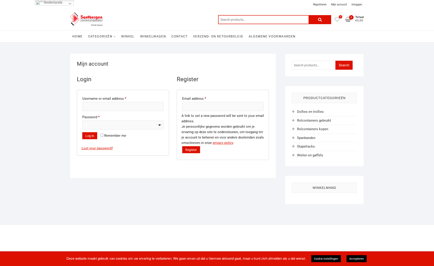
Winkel (127, 36)
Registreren (320, 4)
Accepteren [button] (356, 258)
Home (77, 36)
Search (320, 19)
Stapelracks (306, 146)
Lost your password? (97, 148)
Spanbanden (306, 138)
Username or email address (110, 98)
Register (191, 150)
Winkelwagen (153, 36)
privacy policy (223, 143)
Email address (200, 98)
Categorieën (100, 36)
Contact (179, 36)
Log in (89, 136)
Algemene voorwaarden (272, 36)
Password (97, 117)
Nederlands (52, 2)
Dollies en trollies (310, 112)
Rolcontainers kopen (312, 129)
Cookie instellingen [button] (326, 258)
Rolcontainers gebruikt (314, 120)
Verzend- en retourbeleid (218, 36)
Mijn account (339, 4)
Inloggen (356, 4)
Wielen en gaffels (310, 155)
